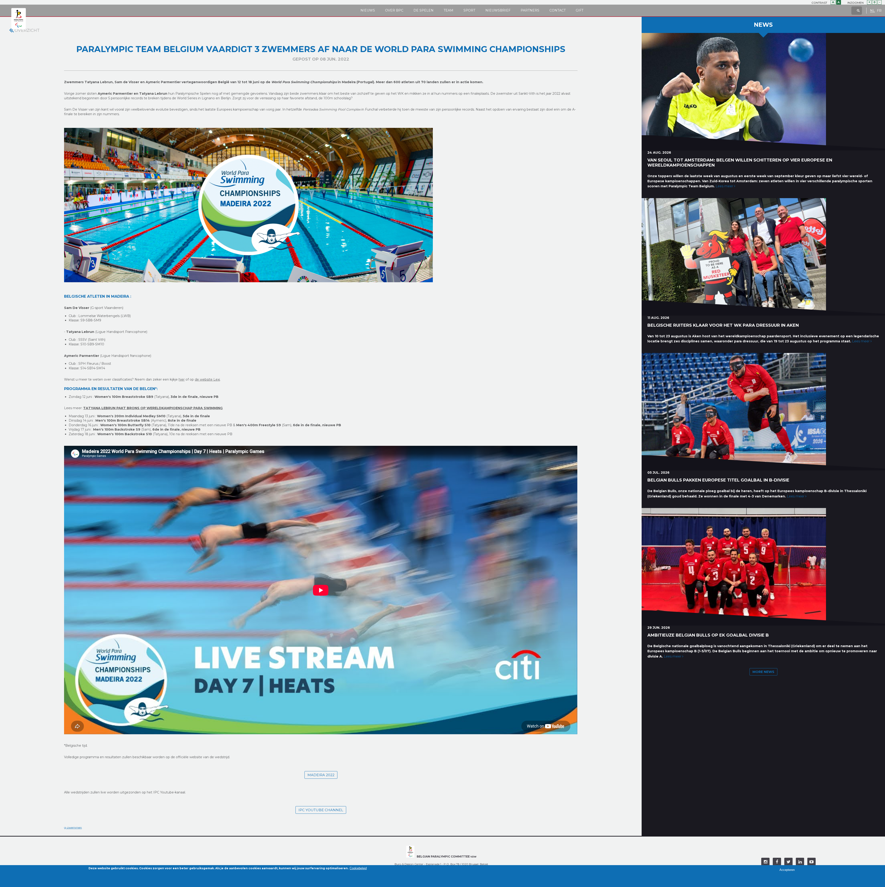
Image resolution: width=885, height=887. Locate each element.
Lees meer (725, 186)
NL (872, 10)
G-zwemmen (73, 827)
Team (448, 10)
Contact (557, 10)
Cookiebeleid (358, 868)
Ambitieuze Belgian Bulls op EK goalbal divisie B (708, 635)
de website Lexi (207, 379)
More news (763, 672)
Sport (469, 10)
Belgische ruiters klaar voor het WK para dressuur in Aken (723, 325)
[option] (320, 205)
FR (879, 10)
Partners (530, 10)
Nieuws (367, 10)
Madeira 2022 (320, 775)
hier (182, 379)
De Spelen (423, 10)
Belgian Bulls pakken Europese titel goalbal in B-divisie (718, 480)
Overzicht (27, 30)
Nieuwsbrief (497, 10)
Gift (579, 10)
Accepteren (787, 870)
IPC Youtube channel (320, 810)
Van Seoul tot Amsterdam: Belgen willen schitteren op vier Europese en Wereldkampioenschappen (739, 163)
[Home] (18, 19)
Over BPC (394, 10)
